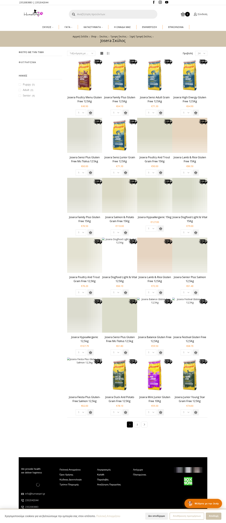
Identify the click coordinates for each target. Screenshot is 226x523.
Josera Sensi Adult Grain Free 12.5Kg (155, 99)
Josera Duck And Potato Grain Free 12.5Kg (119, 399)
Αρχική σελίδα (80, 36)
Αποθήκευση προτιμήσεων (187, 516)
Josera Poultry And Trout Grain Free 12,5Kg (84, 279)
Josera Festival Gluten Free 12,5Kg (189, 339)
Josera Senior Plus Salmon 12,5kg (190, 279)
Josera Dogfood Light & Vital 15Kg (189, 219)
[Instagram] (160, 2)
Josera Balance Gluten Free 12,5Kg (154, 339)
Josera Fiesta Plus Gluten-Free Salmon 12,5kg (84, 399)
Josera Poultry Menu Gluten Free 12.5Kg (85, 99)
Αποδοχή (213, 516)
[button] (90, 113)
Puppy (27, 84)
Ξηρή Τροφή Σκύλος (140, 36)
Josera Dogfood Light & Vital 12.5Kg (119, 279)
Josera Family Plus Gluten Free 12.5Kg (119, 99)
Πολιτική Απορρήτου (108, 516)
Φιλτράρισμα (27, 62)
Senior (27, 95)
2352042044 (41, 2)
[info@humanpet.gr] (22, 494)
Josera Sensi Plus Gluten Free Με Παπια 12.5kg (85, 159)
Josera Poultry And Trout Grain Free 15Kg (154, 159)
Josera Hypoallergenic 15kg (155, 217)
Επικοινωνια (175, 27)
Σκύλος (46, 27)
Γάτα (67, 27)
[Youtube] (166, 2)
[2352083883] (22, 507)
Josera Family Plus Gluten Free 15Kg (84, 219)
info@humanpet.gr (35, 493)
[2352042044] (22, 500)
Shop (93, 36)
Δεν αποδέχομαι (156, 516)
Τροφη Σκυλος (118, 36)
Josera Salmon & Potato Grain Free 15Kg (119, 219)
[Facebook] (153, 2)
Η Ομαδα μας (122, 27)
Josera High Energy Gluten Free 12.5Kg (189, 99)
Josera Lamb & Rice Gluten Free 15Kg (190, 159)
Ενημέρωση (149, 27)
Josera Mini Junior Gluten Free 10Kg (154, 399)
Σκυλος (103, 36)
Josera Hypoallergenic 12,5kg (84, 339)
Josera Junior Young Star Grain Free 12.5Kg (190, 399)
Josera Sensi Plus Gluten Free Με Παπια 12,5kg (120, 339)
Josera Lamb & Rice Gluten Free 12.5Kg (154, 279)
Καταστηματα (92, 27)
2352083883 (25, 2)
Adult (26, 90)
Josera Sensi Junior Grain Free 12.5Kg (119, 159)
